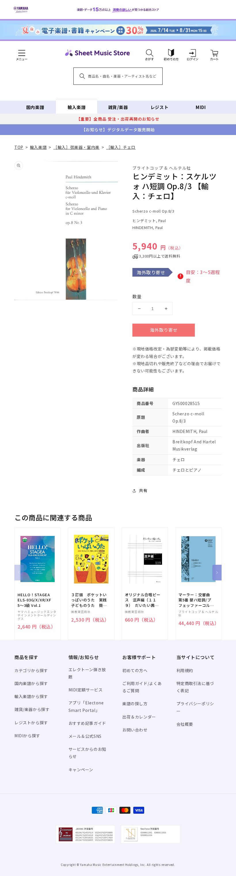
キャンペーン (81, 769)
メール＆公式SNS (85, 736)
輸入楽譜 (76, 107)
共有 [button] (143, 490)
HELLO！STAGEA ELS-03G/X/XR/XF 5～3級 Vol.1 (34, 600)
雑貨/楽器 (118, 107)
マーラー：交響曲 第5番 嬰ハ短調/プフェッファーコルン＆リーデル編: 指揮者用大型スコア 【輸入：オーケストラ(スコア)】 (196, 600)
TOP (18, 147)
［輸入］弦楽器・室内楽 (76, 147)
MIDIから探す (27, 735)
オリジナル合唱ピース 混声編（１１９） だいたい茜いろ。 (143, 600)
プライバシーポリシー (195, 707)
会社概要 (184, 724)
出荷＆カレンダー (139, 717)
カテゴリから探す (31, 670)
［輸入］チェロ (121, 147)
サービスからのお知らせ (87, 752)
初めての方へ (135, 670)
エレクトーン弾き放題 (87, 673)
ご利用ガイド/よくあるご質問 (142, 686)
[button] (149, 52)
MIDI (201, 107)
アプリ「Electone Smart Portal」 (86, 706)
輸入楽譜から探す (31, 696)
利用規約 (184, 670)
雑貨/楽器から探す (32, 709)
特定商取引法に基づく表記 (195, 686)
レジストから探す (31, 722)
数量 (137, 296)
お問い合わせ (135, 730)
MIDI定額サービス (85, 690)
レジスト (159, 107)
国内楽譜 (35, 107)
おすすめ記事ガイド (87, 723)
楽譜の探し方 (135, 703)
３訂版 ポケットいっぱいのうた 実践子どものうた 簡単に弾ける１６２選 (89, 600)
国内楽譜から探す (31, 683)
